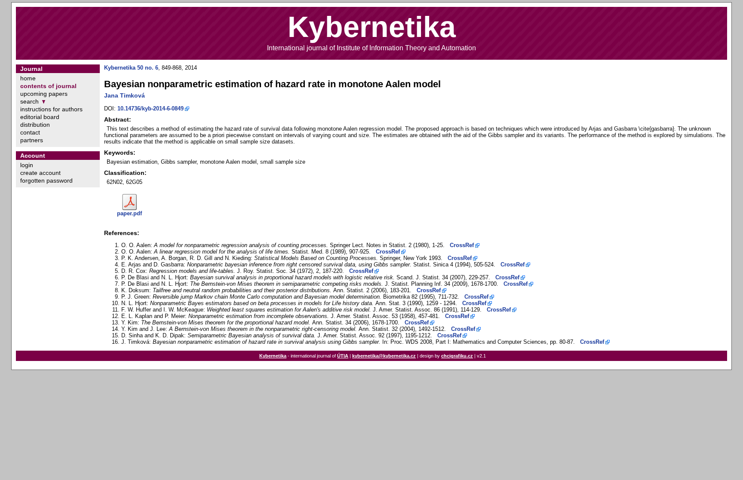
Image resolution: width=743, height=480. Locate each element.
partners (31, 140)
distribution (35, 124)
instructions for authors (51, 109)
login (26, 165)
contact (30, 132)
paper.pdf (129, 213)
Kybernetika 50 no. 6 (131, 67)
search (29, 101)
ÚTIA (342, 355)
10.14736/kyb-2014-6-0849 (150, 108)
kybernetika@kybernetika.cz (384, 355)
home (28, 78)
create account (40, 172)
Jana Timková (124, 95)
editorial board (39, 116)
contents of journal (48, 86)
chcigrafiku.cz (457, 355)
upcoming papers (44, 93)
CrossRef (462, 245)
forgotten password (46, 180)
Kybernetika (272, 355)
